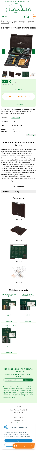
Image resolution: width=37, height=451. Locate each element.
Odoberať (28, 380)
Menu (7, 16)
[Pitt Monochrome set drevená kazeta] (18, 51)
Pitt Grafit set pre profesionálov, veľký (28, 295)
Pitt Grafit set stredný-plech (9, 326)
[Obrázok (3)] (18, 251)
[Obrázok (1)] (18, 209)
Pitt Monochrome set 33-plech (9, 295)
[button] (34, 444)
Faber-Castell (16, 118)
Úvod (2, 21)
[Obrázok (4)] (18, 272)
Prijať (18, 441)
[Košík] (34, 16)
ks (6, 96)
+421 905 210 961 (25, 1)
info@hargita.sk (11, 1)
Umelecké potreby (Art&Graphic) (16, 21)
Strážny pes (19, 104)
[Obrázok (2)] (18, 230)
